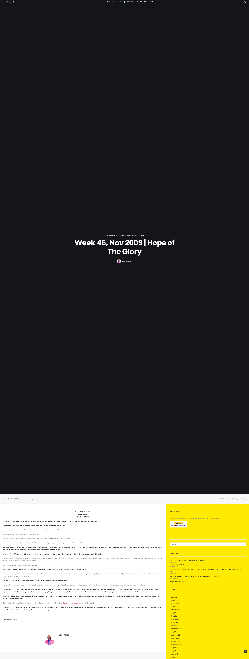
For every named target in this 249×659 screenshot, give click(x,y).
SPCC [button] (115, 2)
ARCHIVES (123, 236)
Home (213, 499)
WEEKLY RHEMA (131, 236)
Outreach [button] (130, 2)
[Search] (208, 544)
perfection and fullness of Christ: (74, 543)
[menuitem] (4, 2)
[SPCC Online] (124, 2)
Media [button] (108, 2)
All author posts (68, 640)
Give (151, 2)
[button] (4, 2)
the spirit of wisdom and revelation (74, 603)
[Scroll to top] (245, 651)
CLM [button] (120, 2)
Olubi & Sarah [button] (142, 2)
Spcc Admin (128, 261)
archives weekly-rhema (10, 619)
